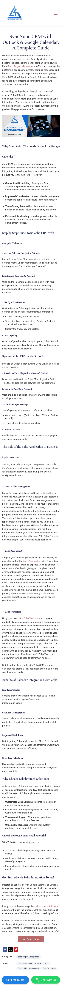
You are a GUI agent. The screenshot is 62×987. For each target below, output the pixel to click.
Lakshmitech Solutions (46, 906)
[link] (5, 949)
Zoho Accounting (31, 561)
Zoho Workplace (31, 618)
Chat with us (48, 979)
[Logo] (15, 13)
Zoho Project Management (28, 957)
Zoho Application (42, 963)
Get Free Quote (15, 979)
